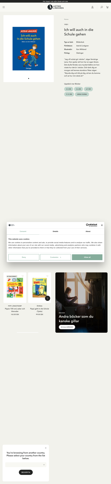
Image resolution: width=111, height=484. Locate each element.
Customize (54, 257)
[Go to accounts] (93, 7)
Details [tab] (55, 231)
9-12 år (69, 94)
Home (66, 19)
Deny (24, 257)
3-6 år (78, 89)
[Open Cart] (106, 7)
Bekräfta (25, 472)
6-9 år (88, 89)
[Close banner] (102, 225)
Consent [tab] (23, 231)
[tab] (28, 78)
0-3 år (68, 89)
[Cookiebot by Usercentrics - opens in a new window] (87, 225)
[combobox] (25, 464)
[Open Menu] (4, 7)
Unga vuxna (82, 94)
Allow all (87, 257)
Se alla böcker (67, 327)
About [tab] (88, 231)
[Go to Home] (55, 7)
